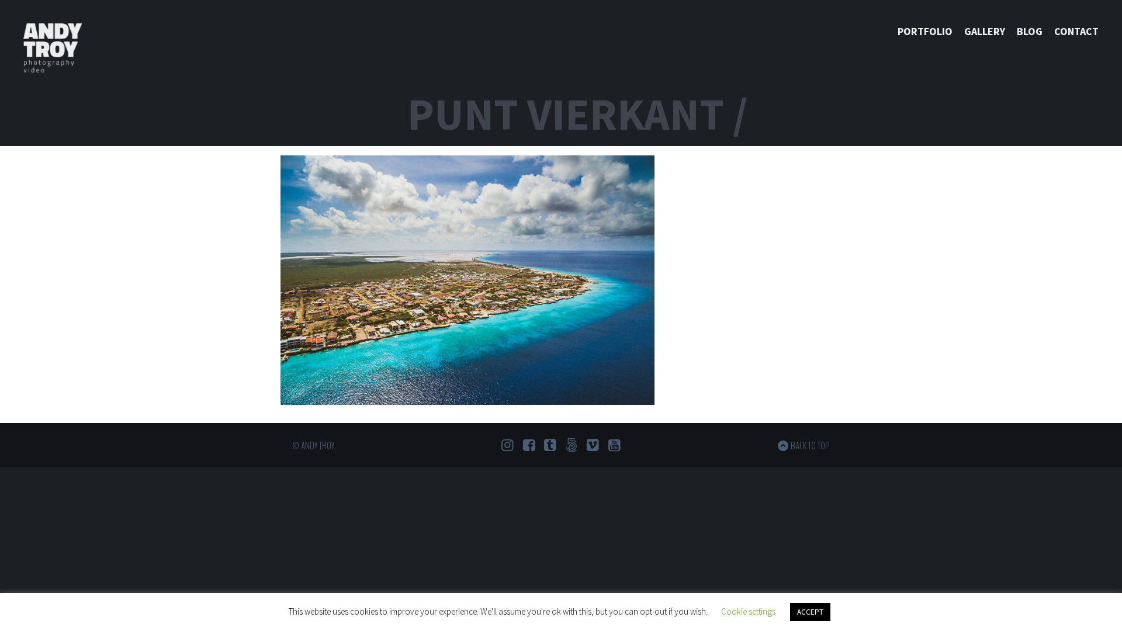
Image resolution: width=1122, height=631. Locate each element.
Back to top (810, 446)
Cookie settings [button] (748, 611)
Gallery (984, 31)
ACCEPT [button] (810, 612)
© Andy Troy (313, 446)
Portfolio (925, 31)
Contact (1076, 31)
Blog (1030, 31)
